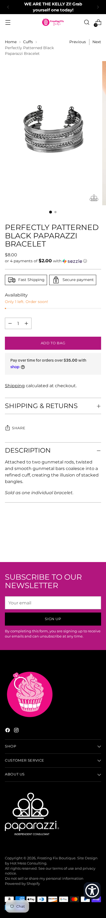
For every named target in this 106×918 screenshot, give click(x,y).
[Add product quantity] (10, 323)
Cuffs (28, 41)
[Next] (98, 7)
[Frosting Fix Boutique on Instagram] (17, 730)
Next (96, 41)
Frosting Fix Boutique (56, 858)
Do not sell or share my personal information (44, 878)
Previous (77, 41)
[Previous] (8, 7)
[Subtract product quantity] (26, 323)
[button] (53, 261)
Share (18, 428)
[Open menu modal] (7, 22)
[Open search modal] (86, 22)
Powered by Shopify (22, 884)
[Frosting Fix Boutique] (53, 22)
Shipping (15, 385)
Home (11, 41)
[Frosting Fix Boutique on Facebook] (8, 730)
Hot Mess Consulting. (28, 863)
